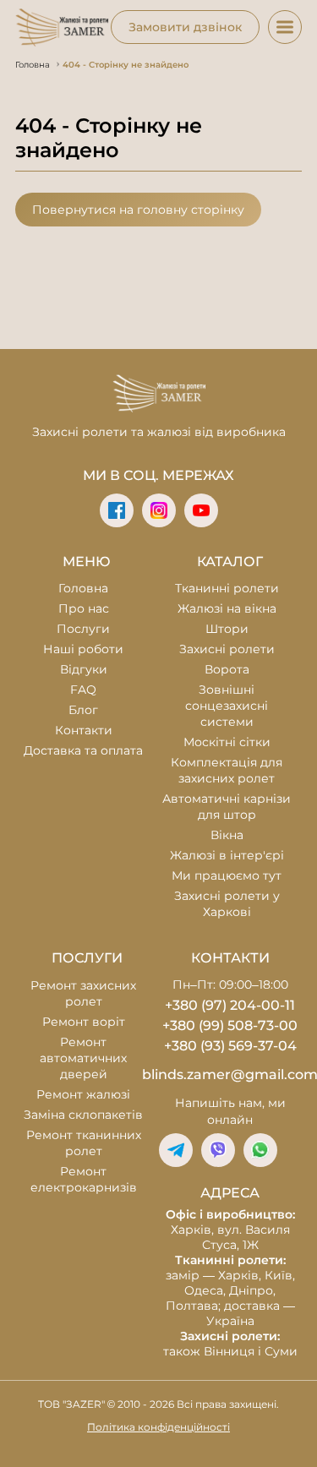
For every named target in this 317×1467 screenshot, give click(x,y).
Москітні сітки (227, 742)
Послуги (83, 628)
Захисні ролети (227, 649)
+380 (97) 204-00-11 (230, 1005)
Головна (83, 588)
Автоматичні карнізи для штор (226, 806)
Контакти (83, 730)
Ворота (227, 669)
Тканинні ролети (227, 588)
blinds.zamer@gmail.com (231, 1074)
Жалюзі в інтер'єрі (227, 855)
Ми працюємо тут (226, 875)
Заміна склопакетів (83, 1114)
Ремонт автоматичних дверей (83, 1058)
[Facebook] (117, 510)
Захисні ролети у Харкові (227, 903)
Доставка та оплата (83, 750)
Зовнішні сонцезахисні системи (226, 705)
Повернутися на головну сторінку (138, 209)
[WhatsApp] (260, 1150)
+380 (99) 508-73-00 (230, 1025)
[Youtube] (201, 510)
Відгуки (83, 669)
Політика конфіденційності (158, 1427)
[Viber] (218, 1150)
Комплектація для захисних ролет (226, 770)
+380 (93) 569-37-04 (230, 1046)
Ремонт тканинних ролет (83, 1143)
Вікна (226, 835)
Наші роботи (83, 649)
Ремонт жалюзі (83, 1094)
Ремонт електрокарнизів (83, 1179)
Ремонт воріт (83, 1021)
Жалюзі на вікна (227, 608)
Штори (227, 628)
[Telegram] (176, 1150)
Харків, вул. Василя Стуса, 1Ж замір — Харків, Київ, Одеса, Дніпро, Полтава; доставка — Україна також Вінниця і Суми (230, 1283)
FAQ (83, 689)
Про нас (83, 608)
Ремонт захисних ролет (83, 993)
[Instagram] (159, 510)
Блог (83, 709)
